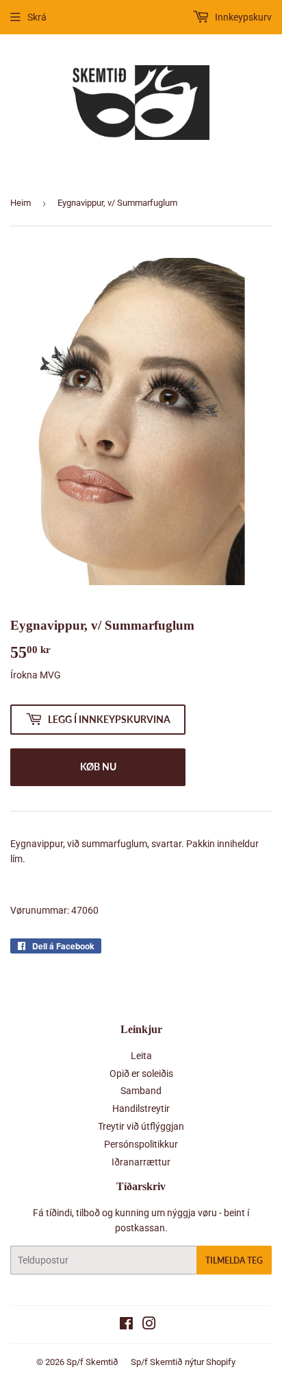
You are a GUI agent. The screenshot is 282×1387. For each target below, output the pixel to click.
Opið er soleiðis (141, 1073)
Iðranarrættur (141, 1162)
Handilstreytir (141, 1108)
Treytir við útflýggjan (141, 1126)
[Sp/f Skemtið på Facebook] (126, 1325)
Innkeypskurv (242, 17)
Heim (20, 203)
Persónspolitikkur (141, 1144)
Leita (141, 1055)
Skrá (37, 17)
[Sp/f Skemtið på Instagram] (149, 1325)
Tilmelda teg (234, 1260)
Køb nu (98, 766)
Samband (141, 1090)
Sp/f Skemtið (92, 1362)
